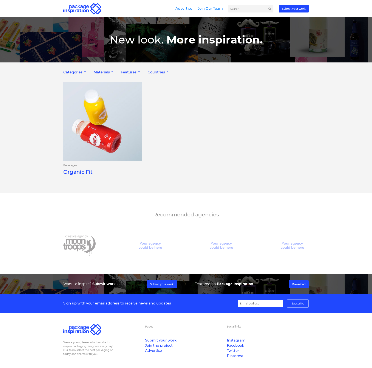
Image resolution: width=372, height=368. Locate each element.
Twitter (233, 351)
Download (298, 284)
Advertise (183, 8)
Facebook (235, 345)
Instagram (236, 340)
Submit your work (293, 8)
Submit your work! (162, 284)
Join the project (159, 345)
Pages (149, 326)
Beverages (70, 165)
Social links (234, 326)
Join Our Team (210, 8)
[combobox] (75, 72)
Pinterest (235, 356)
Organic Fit (78, 172)
